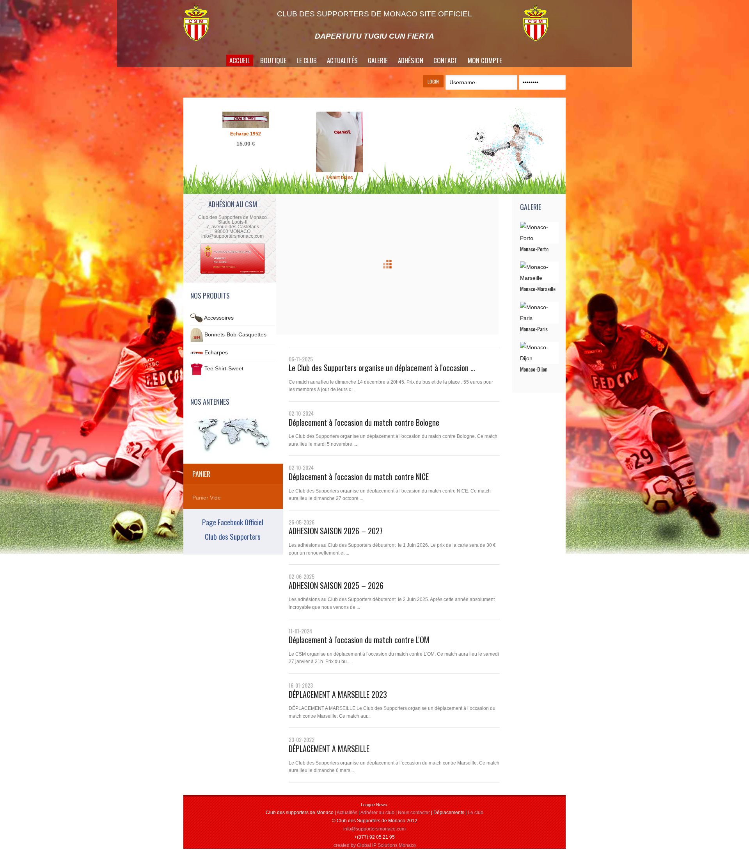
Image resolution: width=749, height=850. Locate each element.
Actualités (342, 60)
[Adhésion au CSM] (232, 273)
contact (445, 60)
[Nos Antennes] (232, 434)
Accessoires (219, 318)
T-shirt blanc (339, 177)
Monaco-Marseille (538, 289)
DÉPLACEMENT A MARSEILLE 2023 (338, 694)
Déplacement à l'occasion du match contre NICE (359, 476)
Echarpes (216, 352)
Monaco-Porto (534, 249)
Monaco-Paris (534, 329)
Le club (475, 812)
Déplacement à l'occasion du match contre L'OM (359, 640)
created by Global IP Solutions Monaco (375, 845)
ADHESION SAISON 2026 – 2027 (336, 531)
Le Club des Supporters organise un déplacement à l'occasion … (382, 367)
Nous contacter (414, 812)
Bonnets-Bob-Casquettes (235, 334)
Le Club (306, 60)
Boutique (273, 60)
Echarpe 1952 (245, 134)
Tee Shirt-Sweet (223, 369)
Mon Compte (485, 60)
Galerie (378, 60)
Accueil (239, 60)
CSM (204, 23)
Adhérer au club (377, 812)
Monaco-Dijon (533, 369)
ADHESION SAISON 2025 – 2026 (336, 585)
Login (433, 81)
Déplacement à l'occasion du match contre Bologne (364, 422)
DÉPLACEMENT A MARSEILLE (329, 748)
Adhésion (410, 60)
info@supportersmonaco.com (374, 829)
